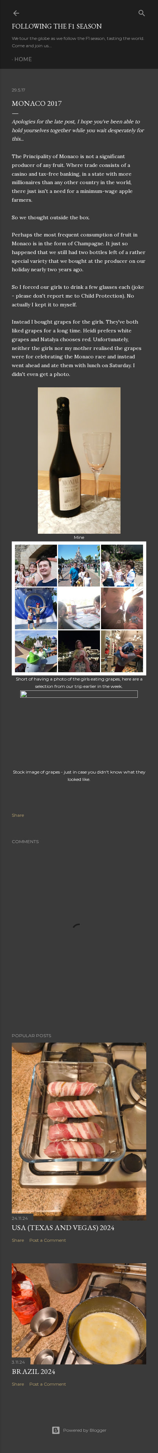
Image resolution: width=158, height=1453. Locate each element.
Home (23, 59)
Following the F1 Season (57, 26)
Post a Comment (47, 1240)
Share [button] (18, 815)
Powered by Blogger (85, 1430)
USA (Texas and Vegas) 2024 (63, 1227)
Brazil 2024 (33, 1371)
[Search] (141, 11)
